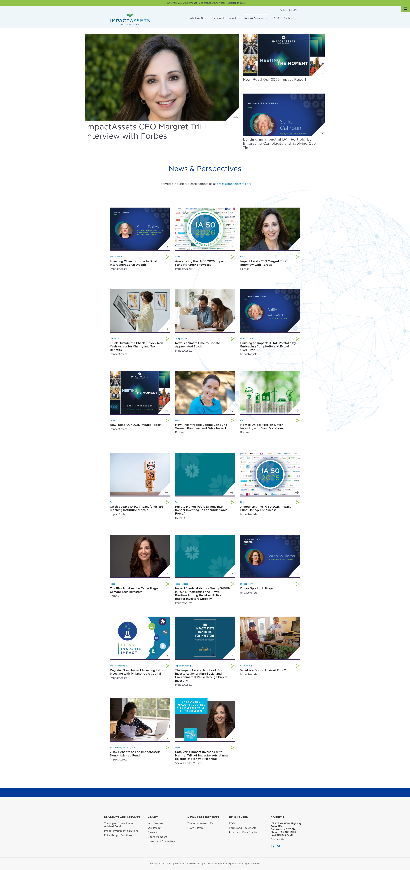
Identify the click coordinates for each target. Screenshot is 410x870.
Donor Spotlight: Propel (257, 588)
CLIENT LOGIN (288, 10)
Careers (152, 832)
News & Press (195, 828)
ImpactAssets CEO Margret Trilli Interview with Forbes (145, 131)
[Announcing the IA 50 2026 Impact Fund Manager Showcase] (205, 228)
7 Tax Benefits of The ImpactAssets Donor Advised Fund (135, 753)
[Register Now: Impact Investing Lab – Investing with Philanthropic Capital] (140, 637)
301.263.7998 (285, 835)
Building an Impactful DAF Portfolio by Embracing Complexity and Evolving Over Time (280, 143)
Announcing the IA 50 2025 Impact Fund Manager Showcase (265, 508)
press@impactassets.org (234, 183)
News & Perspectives (256, 18)
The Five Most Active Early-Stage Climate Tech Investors (134, 590)
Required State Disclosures (188, 863)
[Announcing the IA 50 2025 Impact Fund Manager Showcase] (270, 474)
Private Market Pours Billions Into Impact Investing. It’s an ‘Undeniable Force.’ (201, 510)
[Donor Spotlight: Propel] (270, 555)
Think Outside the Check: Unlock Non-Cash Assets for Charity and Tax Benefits (137, 346)
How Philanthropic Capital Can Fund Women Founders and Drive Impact (201, 426)
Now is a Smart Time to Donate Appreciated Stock (197, 344)
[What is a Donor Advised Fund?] (270, 637)
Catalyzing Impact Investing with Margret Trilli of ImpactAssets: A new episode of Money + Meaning (201, 755)
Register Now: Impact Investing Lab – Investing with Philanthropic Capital (137, 672)
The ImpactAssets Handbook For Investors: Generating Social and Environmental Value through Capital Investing (201, 675)
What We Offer (198, 18)
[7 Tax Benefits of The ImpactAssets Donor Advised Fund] (140, 719)
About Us (234, 18)
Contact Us (290, 18)
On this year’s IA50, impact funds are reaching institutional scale (136, 508)
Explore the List (237, 3)
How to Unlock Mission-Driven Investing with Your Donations (261, 426)
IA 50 (276, 18)
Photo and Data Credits (243, 832)
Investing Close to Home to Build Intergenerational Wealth (133, 263)
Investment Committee (161, 841)
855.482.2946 (288, 832)
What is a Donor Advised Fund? (263, 670)
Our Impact (218, 18)
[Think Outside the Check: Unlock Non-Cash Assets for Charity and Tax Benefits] (140, 310)
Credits (207, 863)
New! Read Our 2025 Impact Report (274, 79)
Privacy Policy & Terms (161, 863)
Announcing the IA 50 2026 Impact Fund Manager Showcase (200, 263)
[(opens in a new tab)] (162, 77)
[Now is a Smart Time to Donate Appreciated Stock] (205, 310)
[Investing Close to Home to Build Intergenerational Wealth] (140, 228)
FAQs (232, 823)
